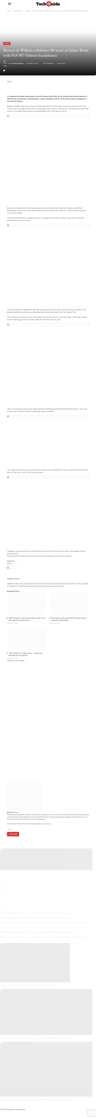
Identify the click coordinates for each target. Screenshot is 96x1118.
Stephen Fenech (17, 64)
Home (4, 878)
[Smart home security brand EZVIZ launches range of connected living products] (69, 604)
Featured (10, 561)
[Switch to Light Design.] (83, 4)
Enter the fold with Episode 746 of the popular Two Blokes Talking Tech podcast (36, 1038)
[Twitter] (7, 86)
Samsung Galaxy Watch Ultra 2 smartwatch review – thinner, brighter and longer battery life (43, 937)
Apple (4, 899)
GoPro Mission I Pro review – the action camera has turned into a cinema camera (37, 932)
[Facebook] (7, 84)
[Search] (87, 3)
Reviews (5, 888)
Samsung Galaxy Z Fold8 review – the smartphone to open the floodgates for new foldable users (44, 927)
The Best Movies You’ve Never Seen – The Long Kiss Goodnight (28, 985)
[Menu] (9, 3)
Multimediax (30, 1109)
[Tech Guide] (48, 4)
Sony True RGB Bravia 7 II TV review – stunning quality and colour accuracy (35, 918)
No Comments (48, 64)
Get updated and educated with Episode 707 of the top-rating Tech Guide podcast (37, 1100)
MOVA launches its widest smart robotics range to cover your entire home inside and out (27, 619)
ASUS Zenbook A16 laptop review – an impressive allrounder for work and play (26, 654)
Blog (4, 894)
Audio (7, 43)
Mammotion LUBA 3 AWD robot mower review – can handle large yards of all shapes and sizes (43, 922)
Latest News (7, 883)
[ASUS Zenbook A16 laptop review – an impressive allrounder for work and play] (26, 639)
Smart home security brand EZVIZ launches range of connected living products (69, 619)
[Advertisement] (34, 202)
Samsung (6, 904)
